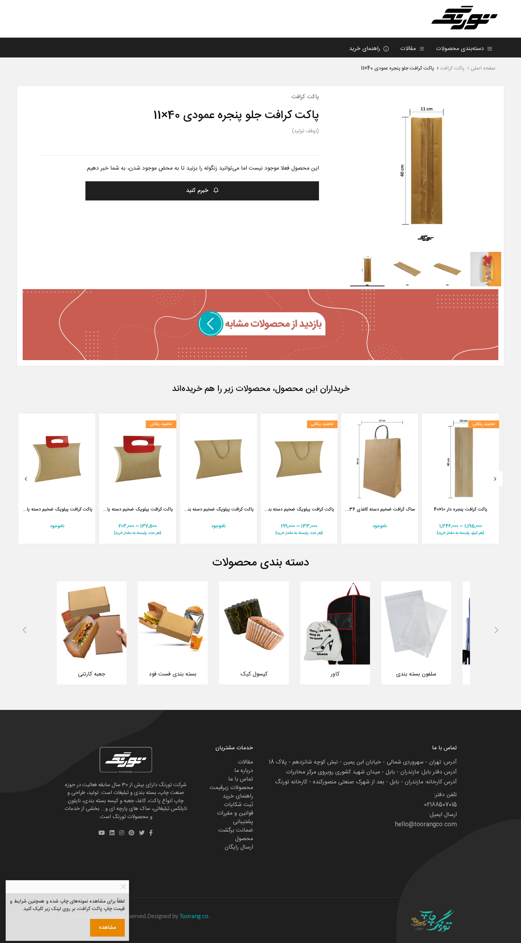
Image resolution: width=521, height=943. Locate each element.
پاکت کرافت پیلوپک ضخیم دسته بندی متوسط (299, 509)
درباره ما (243, 771)
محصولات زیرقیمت (231, 788)
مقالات (409, 49)
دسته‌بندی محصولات (461, 49)
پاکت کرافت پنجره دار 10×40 (460, 509)
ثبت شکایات (238, 805)
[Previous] (25, 478)
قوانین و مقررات (235, 813)
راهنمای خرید (365, 49)
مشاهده (107, 927)
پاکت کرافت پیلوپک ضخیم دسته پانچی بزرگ (57, 509)
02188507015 (440, 805)
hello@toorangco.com (426, 824)
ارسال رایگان (239, 847)
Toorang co (194, 916)
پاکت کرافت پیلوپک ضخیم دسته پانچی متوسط (137, 509)
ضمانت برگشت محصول (235, 835)
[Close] (123, 886)
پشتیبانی (243, 822)
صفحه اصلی (483, 68)
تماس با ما (240, 779)
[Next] (495, 478)
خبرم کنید (198, 190)
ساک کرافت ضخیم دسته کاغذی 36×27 (379, 509)
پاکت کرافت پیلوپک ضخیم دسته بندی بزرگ (218, 509)
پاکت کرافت (452, 68)
